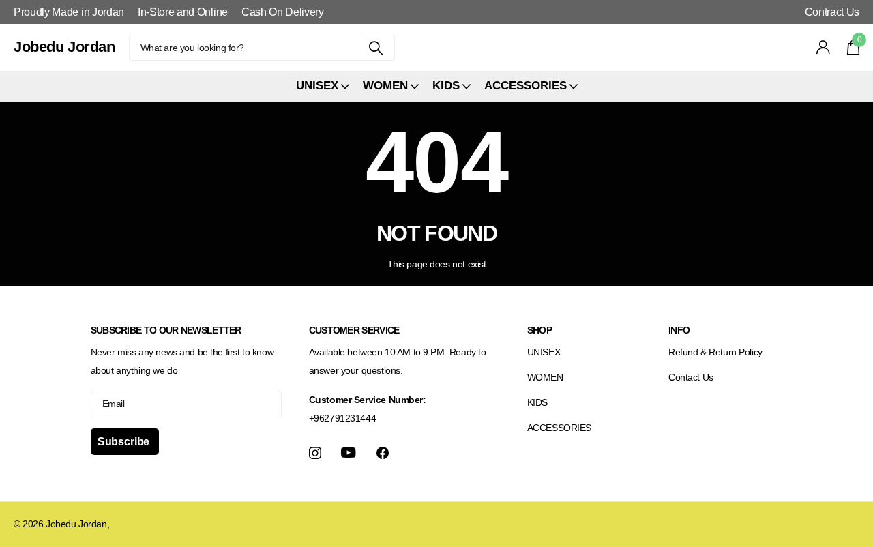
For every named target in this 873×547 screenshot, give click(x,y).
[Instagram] (315, 453)
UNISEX (543, 351)
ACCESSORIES (559, 427)
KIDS (537, 402)
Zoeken (376, 48)
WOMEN (545, 377)
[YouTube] (348, 452)
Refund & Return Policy (715, 351)
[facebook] (382, 453)
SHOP (539, 330)
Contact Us (690, 377)
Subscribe (125, 441)
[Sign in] (823, 47)
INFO (679, 330)
